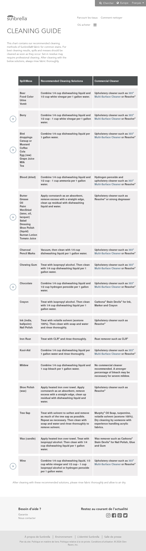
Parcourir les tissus (87, 18)
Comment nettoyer (111, 18)
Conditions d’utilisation (102, 542)
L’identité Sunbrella (88, 537)
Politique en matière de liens (45, 542)
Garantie (23, 514)
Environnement (64, 537)
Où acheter (83, 25)
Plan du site (25, 542)
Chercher (108, 3)
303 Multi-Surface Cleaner (114, 94)
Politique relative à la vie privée (75, 542)
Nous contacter (27, 518)
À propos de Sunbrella (38, 537)
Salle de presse (112, 537)
